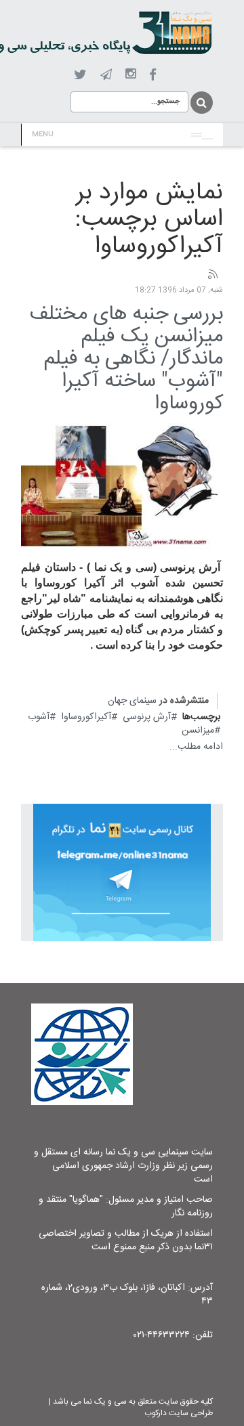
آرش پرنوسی (147, 717)
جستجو (200, 102)
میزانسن (198, 730)
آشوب (38, 717)
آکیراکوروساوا (86, 717)
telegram (106, 74)
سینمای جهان (132, 701)
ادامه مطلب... (196, 747)
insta (130, 74)
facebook (153, 75)
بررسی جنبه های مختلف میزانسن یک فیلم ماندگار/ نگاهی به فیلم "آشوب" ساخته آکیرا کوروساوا (126, 359)
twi (80, 75)
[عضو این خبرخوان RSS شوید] (212, 274)
